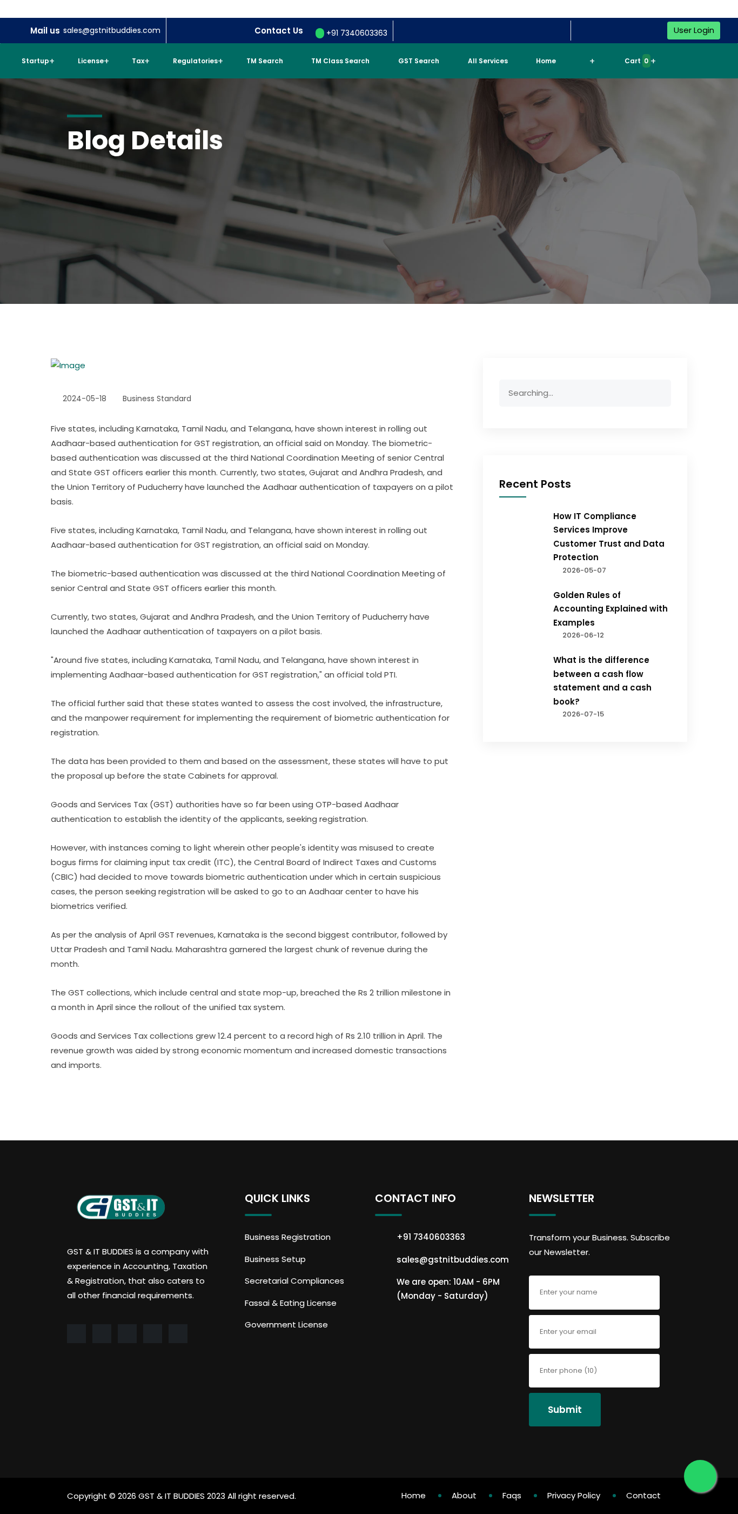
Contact (643, 1495)
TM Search (264, 60)
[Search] (659, 395)
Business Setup (275, 1259)
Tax (138, 60)
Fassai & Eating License (291, 1303)
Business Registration (288, 1237)
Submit (565, 1409)
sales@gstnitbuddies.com (111, 30)
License (91, 60)
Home (546, 60)
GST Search (418, 60)
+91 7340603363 (355, 33)
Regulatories (195, 60)
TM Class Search (340, 60)
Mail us (45, 30)
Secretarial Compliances (294, 1280)
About (464, 1495)
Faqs (511, 1495)
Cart (636, 60)
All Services (488, 60)
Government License (286, 1324)
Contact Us (278, 30)
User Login (694, 30)
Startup (35, 60)
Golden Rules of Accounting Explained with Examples (610, 608)
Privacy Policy (573, 1495)
